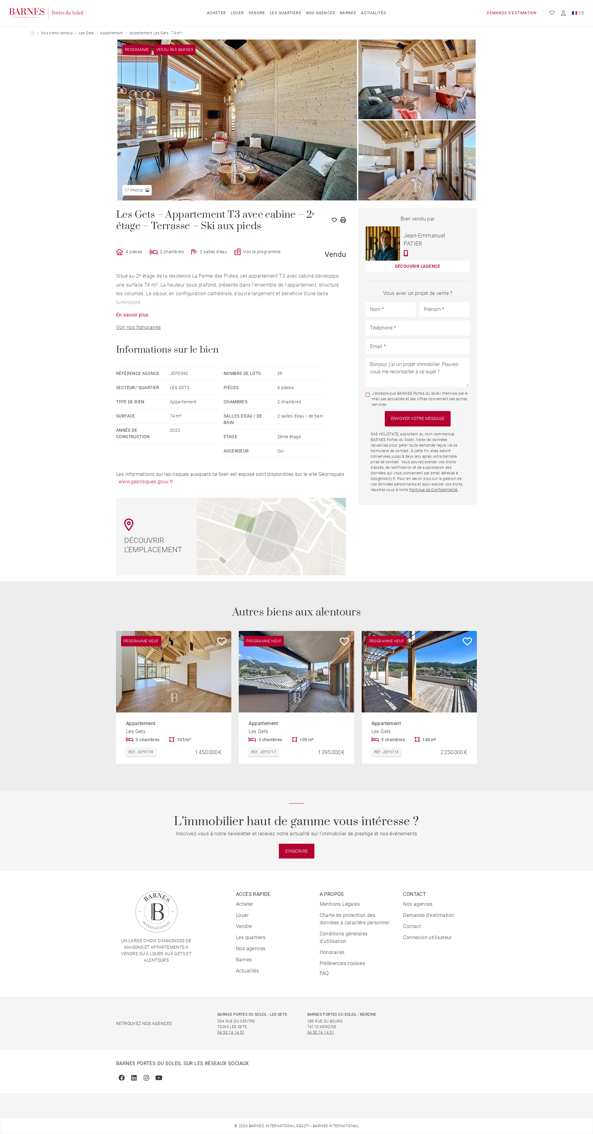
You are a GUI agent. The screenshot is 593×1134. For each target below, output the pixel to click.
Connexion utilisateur (427, 937)
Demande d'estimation (512, 13)
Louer (237, 13)
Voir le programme (261, 251)
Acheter (216, 13)
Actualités (373, 13)
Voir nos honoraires (138, 327)
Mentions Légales (340, 904)
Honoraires (332, 952)
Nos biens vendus (57, 33)
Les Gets (86, 33)
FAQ (324, 973)
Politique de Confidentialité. (433, 490)
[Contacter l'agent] (406, 253)
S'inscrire (296, 851)
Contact (412, 926)
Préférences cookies (342, 963)
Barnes (348, 13)
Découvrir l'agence (417, 266)
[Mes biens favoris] (551, 13)
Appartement (111, 33)
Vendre (257, 13)
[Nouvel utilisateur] (563, 13)
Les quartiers (285, 13)
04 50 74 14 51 (231, 1032)
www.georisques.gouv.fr (146, 482)
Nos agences (320, 13)
